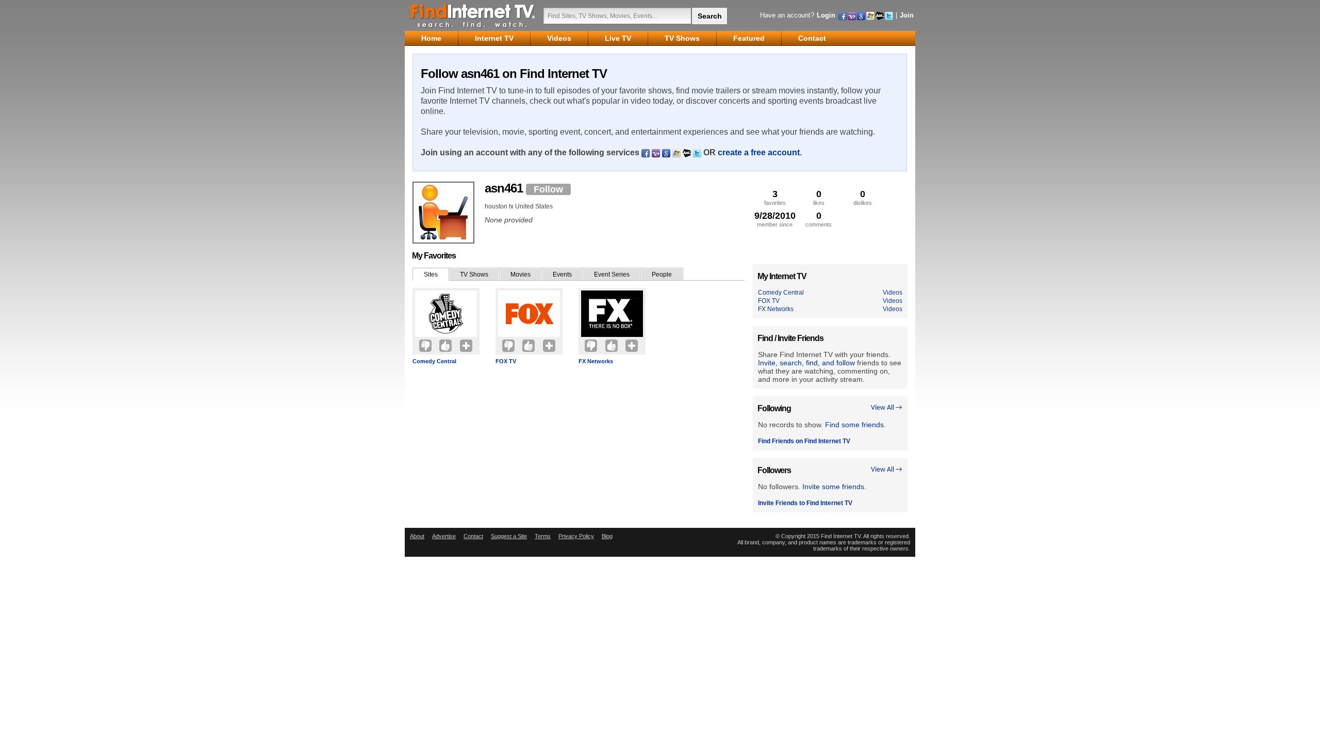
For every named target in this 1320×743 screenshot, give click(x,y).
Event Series (612, 274)
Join (907, 15)
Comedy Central (434, 361)
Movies (520, 274)
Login (826, 15)
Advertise (444, 536)
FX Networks (596, 361)
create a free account (759, 152)
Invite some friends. (834, 486)
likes (818, 197)
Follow (548, 189)
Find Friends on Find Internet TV (804, 441)
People (662, 274)
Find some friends (854, 425)
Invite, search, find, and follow (806, 363)
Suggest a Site (509, 536)
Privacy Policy (576, 536)
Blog (607, 536)
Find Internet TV (473, 15)
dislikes (862, 197)
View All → (886, 408)
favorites (775, 197)
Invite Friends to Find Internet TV (805, 503)
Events (562, 274)
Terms (543, 536)
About (417, 536)
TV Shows (474, 274)
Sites (431, 274)
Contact (473, 536)
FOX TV (506, 361)
